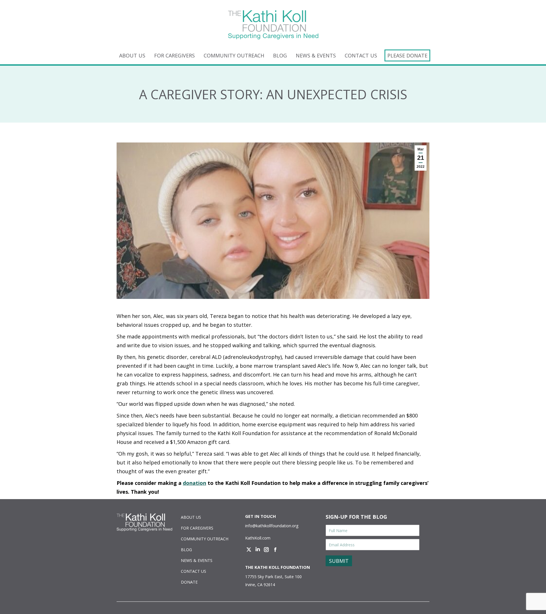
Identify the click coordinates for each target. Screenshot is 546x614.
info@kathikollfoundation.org (271, 525)
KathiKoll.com (257, 538)
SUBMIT (339, 560)
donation (194, 482)
